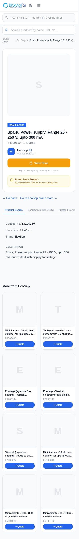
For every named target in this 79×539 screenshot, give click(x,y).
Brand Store (5, 40)
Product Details (14, 210)
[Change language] (30, 5)
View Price (41, 163)
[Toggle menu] (39, 5)
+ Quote (19, 344)
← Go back (9, 198)
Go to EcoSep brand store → (38, 198)
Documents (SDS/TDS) (41, 210)
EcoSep (21, 40)
